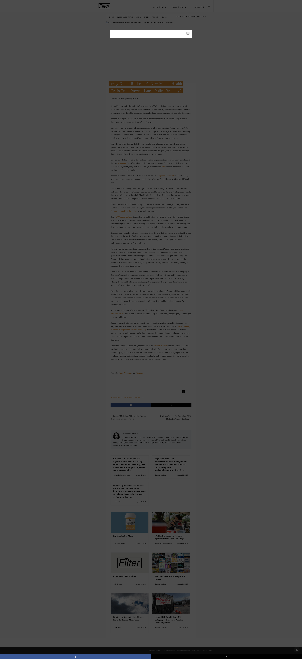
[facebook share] (75, 656)
